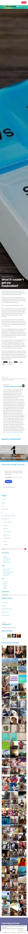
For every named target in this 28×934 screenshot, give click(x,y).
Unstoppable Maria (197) (8, 572)
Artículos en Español (7, 522)
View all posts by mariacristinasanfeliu (13, 432)
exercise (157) (6, 557)
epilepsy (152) (6, 560)
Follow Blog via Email (10, 923)
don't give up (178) (7, 573)
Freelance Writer (6, 531)
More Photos (4, 638)
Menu (23, 2)
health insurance (16, 378)
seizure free (6, 379)
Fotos (3, 506)
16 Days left (4, 605)
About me (4, 499)
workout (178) (6, 575)
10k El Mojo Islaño (6, 615)
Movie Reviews (6, 535)
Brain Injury (4, 378)
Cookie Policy (21, 928)
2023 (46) (5, 586)
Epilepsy (3, 503)
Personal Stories (6, 538)
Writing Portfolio (5, 519)
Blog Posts (5, 528)
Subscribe (8, 481)
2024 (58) (5, 585)
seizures (10, 379)
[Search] (25, 549)
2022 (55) (5, 588)
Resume (5, 541)
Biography (5, 525)
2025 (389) (5, 583)
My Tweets (4, 622)
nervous (24, 378)
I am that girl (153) (7, 559)
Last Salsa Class (5, 602)
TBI (12, 276)
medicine (20, 378)
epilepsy (3, 276)
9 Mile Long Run (5, 612)
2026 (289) (5, 582)
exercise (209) (6, 570)
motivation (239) (6, 569)
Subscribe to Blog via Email (13, 464)
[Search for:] (14, 549)
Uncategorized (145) (7, 562)
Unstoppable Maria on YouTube (9, 515)
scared (3, 379)
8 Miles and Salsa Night (7, 609)
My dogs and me (5, 509)
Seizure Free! (9, 276)
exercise (10, 378)
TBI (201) (5, 556)
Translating (5, 544)
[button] (8, 651)
